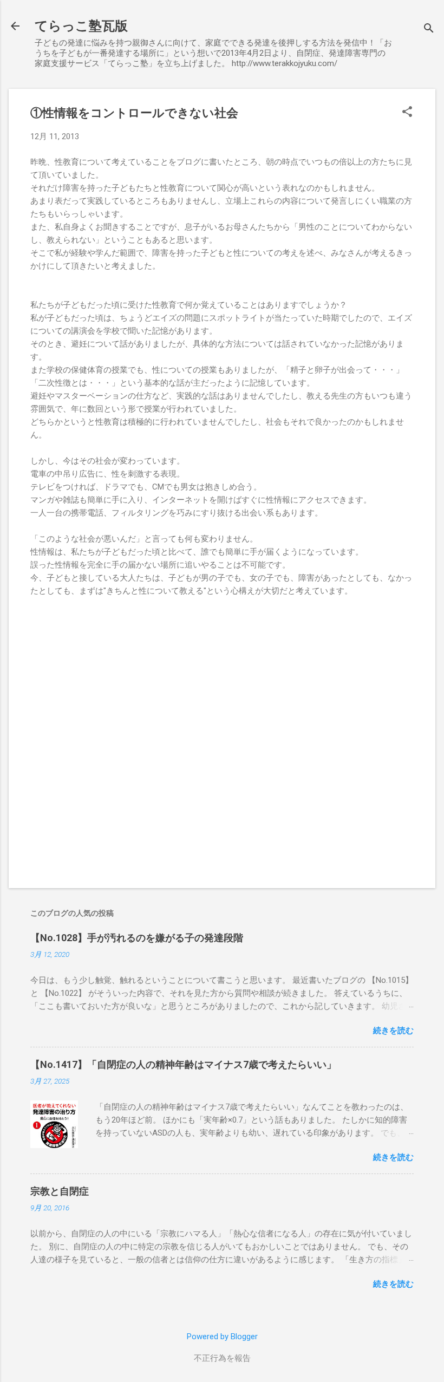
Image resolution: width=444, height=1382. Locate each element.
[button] (407, 112)
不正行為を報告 (222, 1358)
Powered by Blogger (222, 1336)
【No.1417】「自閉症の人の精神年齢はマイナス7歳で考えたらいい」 (183, 1064)
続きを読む (393, 1030)
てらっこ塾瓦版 (81, 26)
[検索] (428, 29)
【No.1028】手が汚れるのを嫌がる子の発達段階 (136, 937)
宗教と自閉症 (59, 1191)
